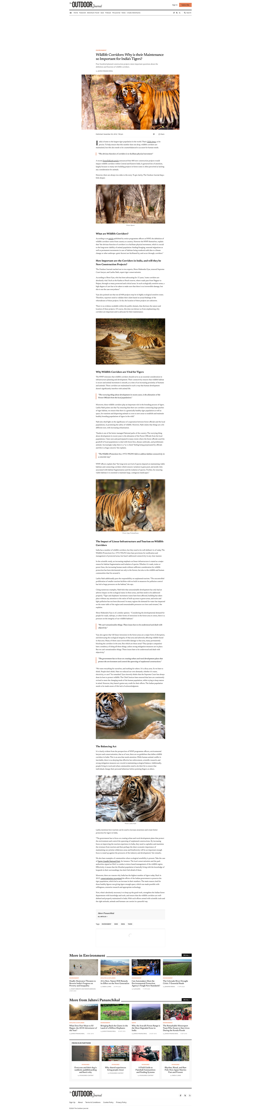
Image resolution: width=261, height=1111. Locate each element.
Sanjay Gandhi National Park (109, 861)
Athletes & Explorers (108, 978)
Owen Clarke (106, 986)
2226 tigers (151, 142)
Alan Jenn (136, 989)
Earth (134, 1023)
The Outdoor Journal (81, 1108)
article (110, 239)
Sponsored (85, 1064)
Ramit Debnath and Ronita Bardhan (83, 989)
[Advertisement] (130, 30)
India (123, 924)
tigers (130, 924)
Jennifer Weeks (170, 986)
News (116, 924)
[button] (72, 1102)
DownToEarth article (111, 161)
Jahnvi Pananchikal (105, 71)
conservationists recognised (111, 878)
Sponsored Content (86, 1075)
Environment (101, 50)
